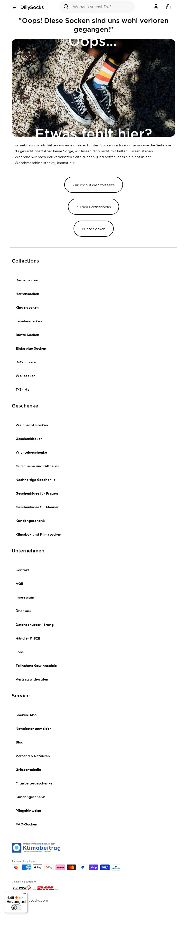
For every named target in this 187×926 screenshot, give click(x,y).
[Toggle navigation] (16, 7)
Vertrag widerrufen (32, 679)
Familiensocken (29, 321)
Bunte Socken (27, 335)
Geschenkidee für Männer (37, 507)
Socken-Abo (26, 715)
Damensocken (27, 280)
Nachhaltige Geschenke (36, 480)
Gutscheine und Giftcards (37, 466)
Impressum (25, 597)
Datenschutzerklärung (35, 625)
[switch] (16, 907)
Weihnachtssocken (32, 425)
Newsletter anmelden (34, 729)
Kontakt (22, 570)
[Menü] (25, 895)
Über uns (23, 611)
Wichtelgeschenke (31, 452)
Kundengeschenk (30, 521)
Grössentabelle (28, 770)
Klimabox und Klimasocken (38, 534)
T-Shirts (22, 389)
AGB (19, 584)
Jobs (20, 652)
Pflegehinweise (28, 811)
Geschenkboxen (29, 439)
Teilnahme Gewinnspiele (36, 666)
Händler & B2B (28, 638)
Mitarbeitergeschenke (34, 783)
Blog (19, 742)
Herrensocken (27, 294)
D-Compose (26, 362)
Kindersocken (27, 307)
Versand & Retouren (33, 756)
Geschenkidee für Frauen (37, 493)
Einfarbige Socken (31, 348)
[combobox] (97, 6)
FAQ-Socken (26, 824)
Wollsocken (26, 376)
